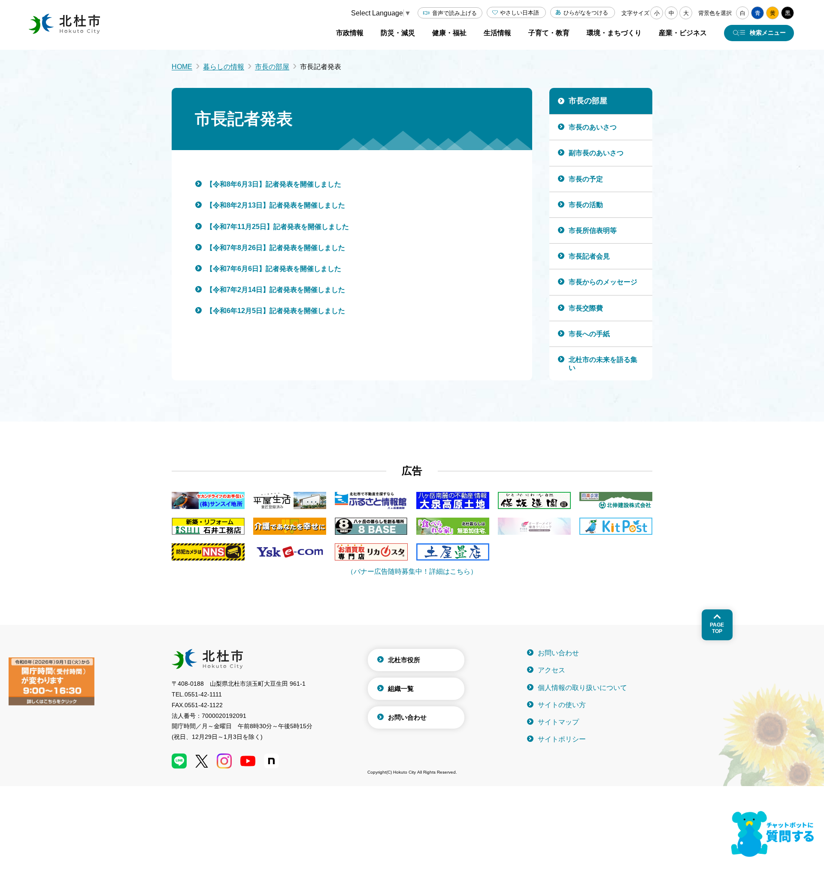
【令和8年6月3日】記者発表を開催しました (273, 184)
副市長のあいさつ (596, 153)
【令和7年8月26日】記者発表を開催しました (275, 247)
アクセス (551, 670)
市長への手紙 (589, 334)
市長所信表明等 (593, 230)
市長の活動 (586, 204)
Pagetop (717, 628)
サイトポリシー (562, 739)
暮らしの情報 (223, 66)
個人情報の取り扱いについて (582, 687)
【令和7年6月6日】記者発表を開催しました (273, 268)
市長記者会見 (589, 256)
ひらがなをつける (585, 12)
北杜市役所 (404, 659)
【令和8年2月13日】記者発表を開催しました (275, 205)
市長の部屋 (272, 66)
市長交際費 (586, 308)
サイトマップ (558, 722)
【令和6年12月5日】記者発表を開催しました (275, 310)
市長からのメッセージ (603, 282)
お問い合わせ (407, 717)
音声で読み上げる (454, 13)
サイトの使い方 (562, 704)
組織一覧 (401, 688)
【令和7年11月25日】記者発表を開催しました (277, 226)
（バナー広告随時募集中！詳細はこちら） (412, 571)
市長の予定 (586, 179)
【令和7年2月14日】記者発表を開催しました (275, 289)
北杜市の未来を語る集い (603, 363)
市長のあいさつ (593, 127)
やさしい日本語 (519, 12)
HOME (182, 66)
